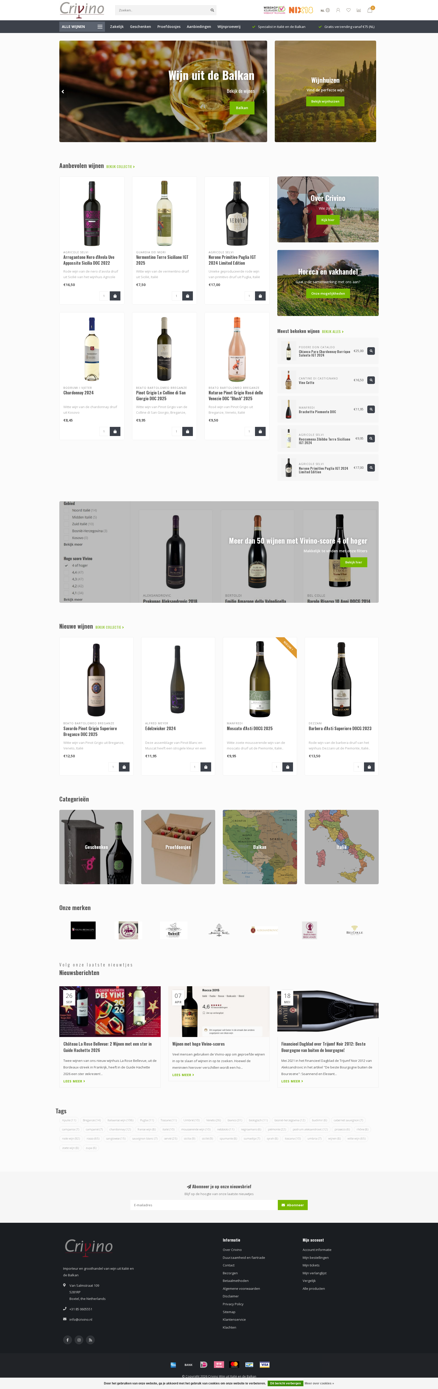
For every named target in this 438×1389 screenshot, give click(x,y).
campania (70, 1129)
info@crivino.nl (80, 1319)
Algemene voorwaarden (241, 1288)
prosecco (342, 1129)
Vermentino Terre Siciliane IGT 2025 (162, 260)
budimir (319, 1120)
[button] (63, 91)
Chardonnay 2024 (78, 393)
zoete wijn (70, 1148)
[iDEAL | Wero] (203, 1364)
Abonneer (295, 1205)
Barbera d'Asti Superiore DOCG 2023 (340, 728)
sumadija (252, 1138)
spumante (228, 1138)
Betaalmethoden (236, 1280)
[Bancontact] (249, 1364)
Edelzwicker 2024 (160, 728)
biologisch (258, 1120)
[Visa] (264, 1364)
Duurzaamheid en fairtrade (244, 1257)
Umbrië (191, 1120)
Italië (308, 812)
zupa (91, 1148)
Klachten (229, 1327)
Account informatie (317, 1249)
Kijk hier (328, 219)
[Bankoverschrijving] (188, 1364)
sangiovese (115, 1138)
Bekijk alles (332, 331)
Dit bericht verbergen (285, 1383)
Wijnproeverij (229, 26)
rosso (93, 1138)
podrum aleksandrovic (310, 1129)
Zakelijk (117, 26)
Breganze (92, 1120)
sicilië (207, 1138)
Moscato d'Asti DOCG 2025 (250, 728)
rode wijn (71, 1138)
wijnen (334, 1138)
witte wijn (357, 1138)
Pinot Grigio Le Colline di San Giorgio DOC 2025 (161, 395)
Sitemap (229, 1312)
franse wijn (147, 1129)
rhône (362, 1129)
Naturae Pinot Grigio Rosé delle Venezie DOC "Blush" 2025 (236, 395)
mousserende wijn (195, 1129)
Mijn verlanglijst (314, 1273)
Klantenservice (234, 1319)
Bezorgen (230, 1273)
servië (170, 1138)
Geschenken (140, 26)
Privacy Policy (233, 1304)
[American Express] (173, 1364)
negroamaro (251, 1129)
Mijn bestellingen (316, 1257)
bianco (235, 1120)
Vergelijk (309, 1280)
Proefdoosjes (168, 26)
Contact (228, 1265)
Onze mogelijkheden (328, 293)
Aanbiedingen (199, 26)
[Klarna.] (219, 1364)
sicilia (189, 1138)
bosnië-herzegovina (290, 1120)
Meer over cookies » (319, 1383)
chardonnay (120, 1129)
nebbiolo (225, 1129)
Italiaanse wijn (120, 1120)
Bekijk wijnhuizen (325, 101)
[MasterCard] (234, 1364)
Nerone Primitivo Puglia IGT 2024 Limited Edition (232, 260)
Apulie (69, 1120)
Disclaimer (231, 1296)
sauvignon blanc (144, 1138)
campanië (94, 1129)
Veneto (213, 1120)
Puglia (147, 1120)
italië (168, 1129)
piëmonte (277, 1129)
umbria (314, 1138)
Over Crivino (232, 1249)
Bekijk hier (353, 562)
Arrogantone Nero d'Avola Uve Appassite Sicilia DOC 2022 (88, 260)
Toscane (169, 1120)
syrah (272, 1138)
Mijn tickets (311, 1265)
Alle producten (314, 1288)
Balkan (242, 107)
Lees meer (73, 1081)
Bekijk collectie (119, 167)
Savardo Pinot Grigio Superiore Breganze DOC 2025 (90, 731)
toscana (293, 1138)
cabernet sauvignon (348, 1120)
